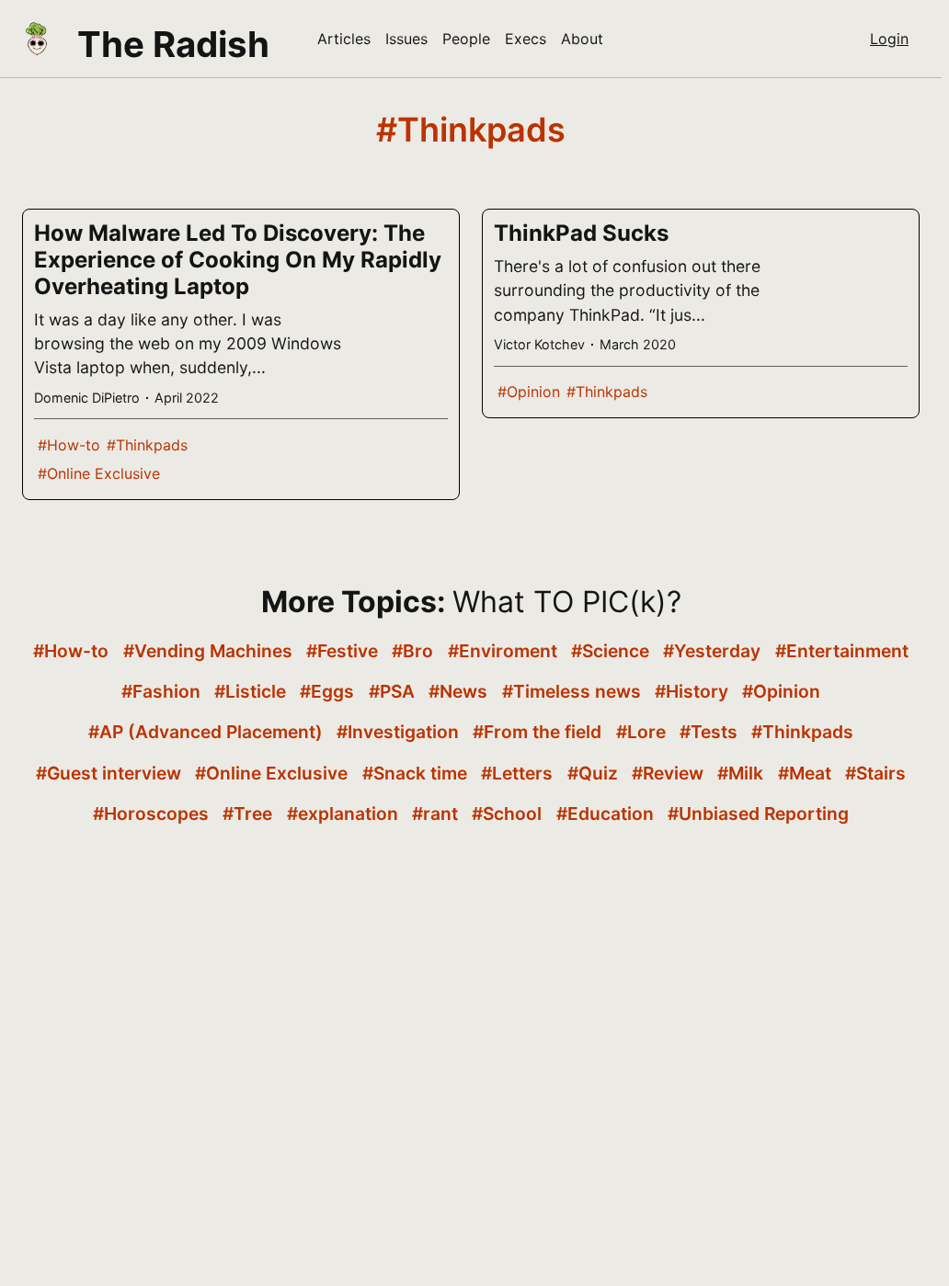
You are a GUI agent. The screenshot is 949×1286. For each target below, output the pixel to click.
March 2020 (638, 344)
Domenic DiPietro (87, 397)
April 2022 (186, 397)
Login (889, 38)
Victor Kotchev (539, 344)
